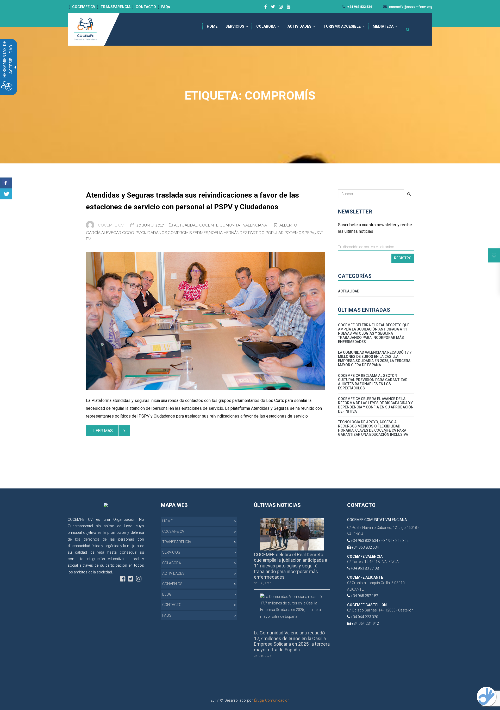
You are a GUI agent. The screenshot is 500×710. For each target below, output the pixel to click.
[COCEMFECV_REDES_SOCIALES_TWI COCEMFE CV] (273, 7)
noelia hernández (228, 232)
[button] (494, 255)
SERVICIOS (235, 26)
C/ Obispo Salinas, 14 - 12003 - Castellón (380, 610)
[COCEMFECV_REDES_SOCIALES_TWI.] (130, 579)
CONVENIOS (172, 584)
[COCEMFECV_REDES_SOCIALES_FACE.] (122, 579)
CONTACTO (146, 7)
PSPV (309, 232)
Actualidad (186, 225)
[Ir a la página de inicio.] (86, 29)
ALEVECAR (111, 232)
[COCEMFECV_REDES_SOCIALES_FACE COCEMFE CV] (265, 7)
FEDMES (200, 232)
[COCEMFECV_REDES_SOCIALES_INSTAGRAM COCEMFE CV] (281, 7)
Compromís (180, 232)
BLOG (167, 594)
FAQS (166, 615)
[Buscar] (409, 193)
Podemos (294, 232)
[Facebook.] (6, 183)
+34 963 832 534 (359, 7)
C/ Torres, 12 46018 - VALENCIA (373, 562)
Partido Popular (266, 232)
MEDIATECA (383, 26)
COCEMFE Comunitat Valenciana (233, 225)
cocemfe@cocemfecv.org (410, 7)
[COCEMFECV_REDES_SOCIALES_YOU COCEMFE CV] (289, 7)
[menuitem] (212, 26)
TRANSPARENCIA (115, 7)
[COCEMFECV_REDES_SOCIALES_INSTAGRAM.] (138, 579)
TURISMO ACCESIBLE (342, 26)
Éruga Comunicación (272, 700)
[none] (205, 321)
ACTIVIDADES (299, 26)
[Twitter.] (6, 193)
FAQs (165, 7)
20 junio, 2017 (150, 225)
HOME (212, 26)
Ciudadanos (154, 232)
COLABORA (266, 26)
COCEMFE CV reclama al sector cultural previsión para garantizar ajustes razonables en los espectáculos (373, 382)
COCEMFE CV (83, 7)
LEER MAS (103, 430)
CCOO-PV (131, 232)
